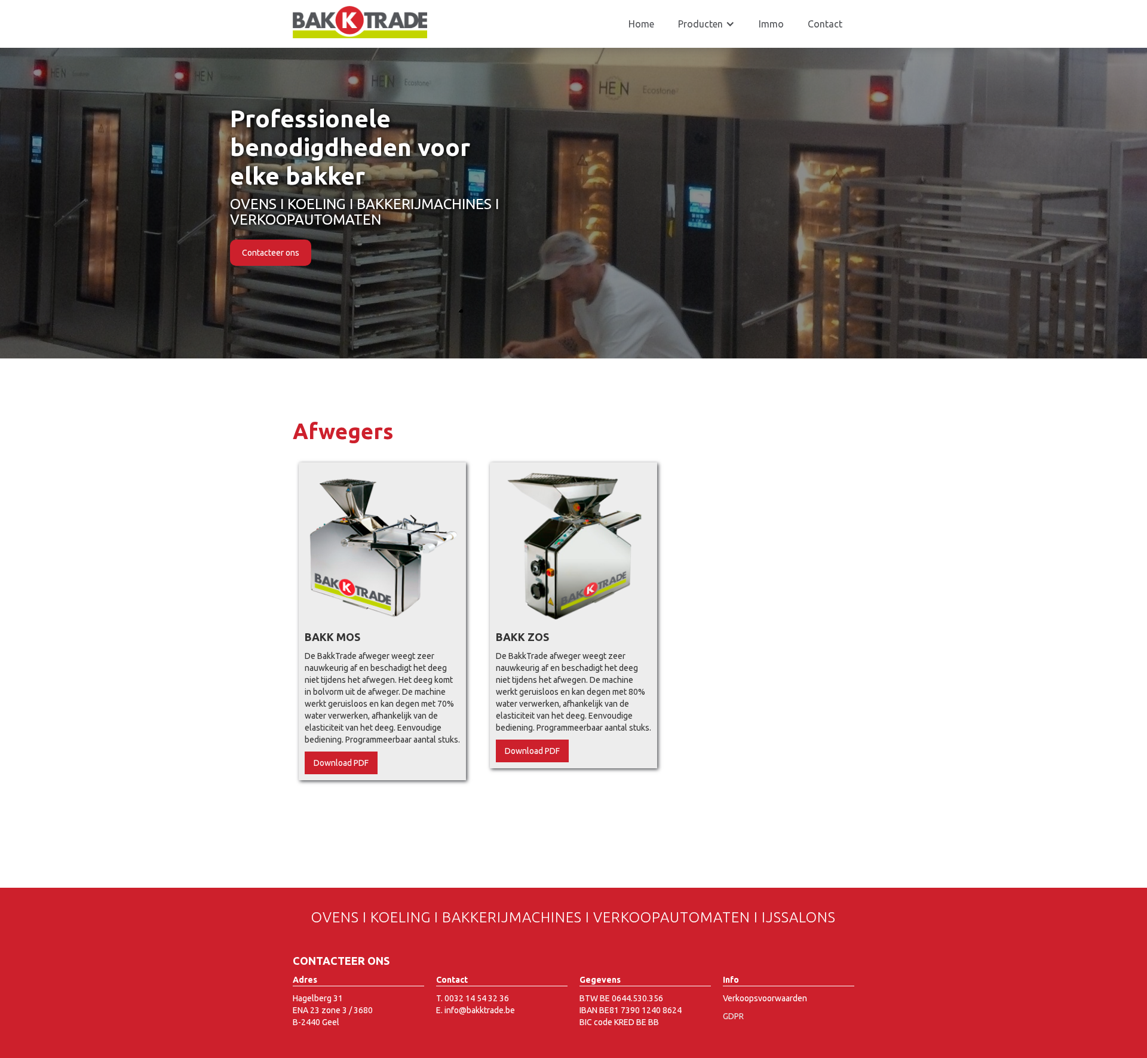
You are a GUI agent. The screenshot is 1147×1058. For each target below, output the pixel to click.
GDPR (733, 1016)
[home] (360, 22)
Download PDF (341, 763)
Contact (825, 24)
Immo (771, 24)
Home (641, 24)
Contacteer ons (270, 238)
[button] (706, 24)
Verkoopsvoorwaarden (765, 998)
